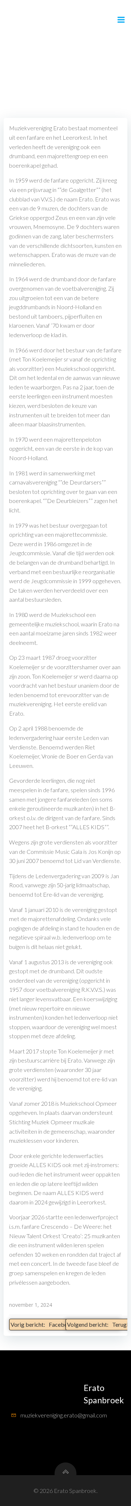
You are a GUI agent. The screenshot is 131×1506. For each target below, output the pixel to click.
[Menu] (121, 20)
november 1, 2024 (30, 1304)
